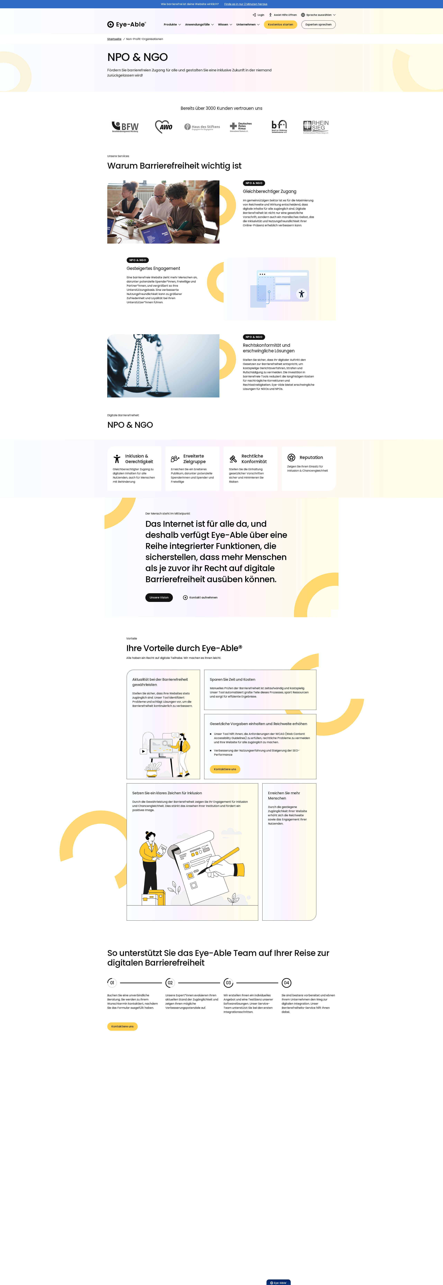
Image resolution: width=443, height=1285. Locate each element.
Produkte (170, 24)
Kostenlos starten (280, 24)
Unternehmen (246, 24)
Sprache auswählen (319, 15)
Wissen (223, 24)
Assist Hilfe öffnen (285, 15)
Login (261, 15)
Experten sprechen (319, 24)
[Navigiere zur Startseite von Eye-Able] (126, 24)
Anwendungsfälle (197, 24)
